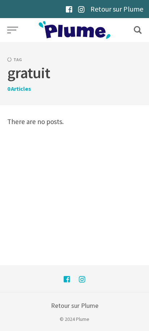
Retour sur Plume (116, 8)
